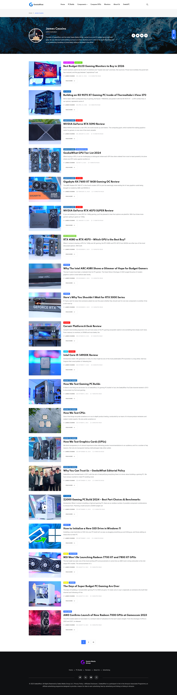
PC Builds (71, 4)
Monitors (107, 4)
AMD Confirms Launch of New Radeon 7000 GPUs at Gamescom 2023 (105, 615)
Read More (69, 80)
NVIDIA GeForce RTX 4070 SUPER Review (88, 210)
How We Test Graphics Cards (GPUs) (84, 442)
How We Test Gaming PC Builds (81, 384)
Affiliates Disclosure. (91, 684)
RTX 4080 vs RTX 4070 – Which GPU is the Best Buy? (94, 239)
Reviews (88, 670)
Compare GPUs (96, 4)
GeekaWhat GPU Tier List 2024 (82, 153)
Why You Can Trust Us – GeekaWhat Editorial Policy (94, 471)
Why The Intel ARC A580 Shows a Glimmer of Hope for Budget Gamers (105, 268)
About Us (117, 4)
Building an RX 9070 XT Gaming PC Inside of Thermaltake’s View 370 (104, 95)
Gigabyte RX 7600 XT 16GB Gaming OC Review (91, 182)
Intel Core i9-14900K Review (80, 355)
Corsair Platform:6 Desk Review (82, 326)
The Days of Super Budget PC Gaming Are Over (91, 586)
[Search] (147, 4)
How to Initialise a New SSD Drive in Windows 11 (92, 528)
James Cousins (56, 28)
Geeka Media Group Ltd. (65, 684)
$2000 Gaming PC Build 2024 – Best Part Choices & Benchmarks (101, 499)
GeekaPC (126, 4)
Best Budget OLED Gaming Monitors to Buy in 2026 (93, 66)
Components (81, 4)
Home (63, 4)
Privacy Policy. (78, 684)
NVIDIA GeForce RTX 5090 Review (84, 124)
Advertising (106, 670)
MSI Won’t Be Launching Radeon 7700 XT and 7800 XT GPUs (99, 557)
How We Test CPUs (74, 413)
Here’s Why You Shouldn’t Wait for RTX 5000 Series (94, 297)
